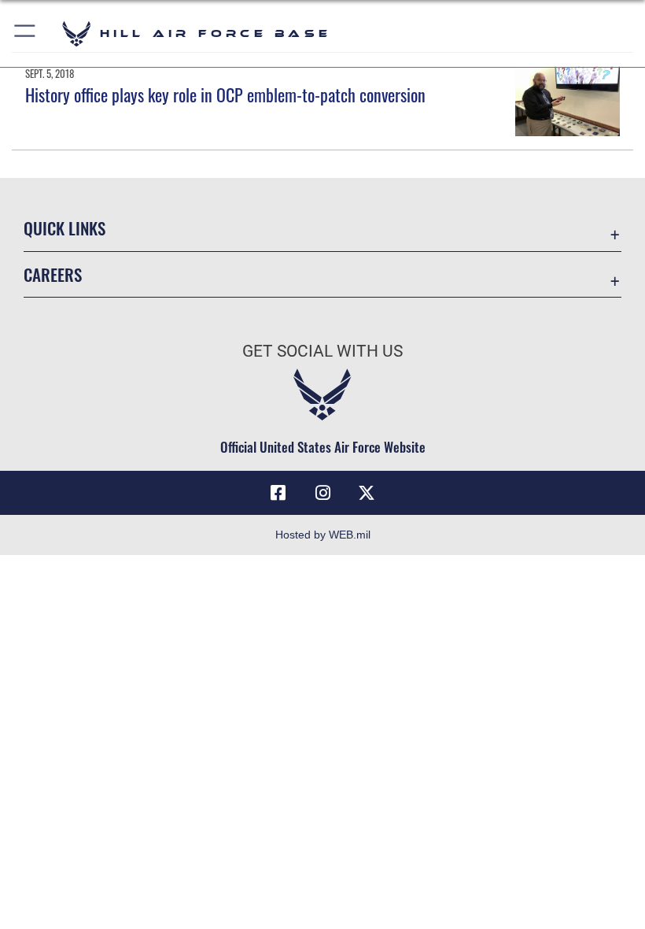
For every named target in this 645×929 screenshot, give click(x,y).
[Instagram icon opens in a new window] (322, 493)
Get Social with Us (322, 351)
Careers (53, 274)
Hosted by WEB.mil (322, 534)
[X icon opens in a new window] (366, 493)
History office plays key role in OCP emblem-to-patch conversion (225, 94)
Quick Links (64, 228)
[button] (25, 33)
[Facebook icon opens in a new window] (278, 493)
